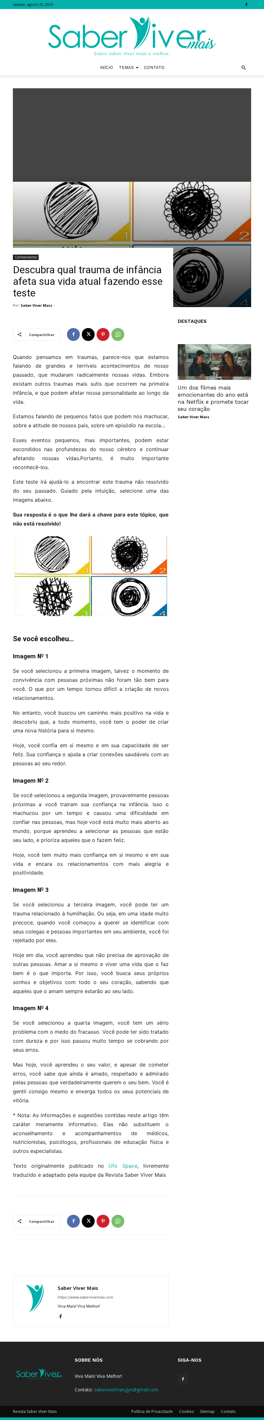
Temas (126, 67)
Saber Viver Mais (36, 305)
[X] (88, 334)
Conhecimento (26, 257)
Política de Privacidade (152, 1411)
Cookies (186, 1411)
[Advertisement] (132, 133)
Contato (154, 67)
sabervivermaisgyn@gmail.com (126, 1389)
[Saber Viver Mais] (132, 34)
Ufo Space (122, 1166)
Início (106, 67)
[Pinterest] (103, 334)
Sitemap (207, 1411)
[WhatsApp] (117, 334)
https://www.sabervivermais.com (85, 1297)
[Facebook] (246, 4)
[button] (243, 68)
